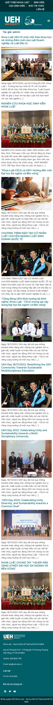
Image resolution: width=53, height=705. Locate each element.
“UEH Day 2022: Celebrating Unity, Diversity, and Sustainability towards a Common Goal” (24, 503)
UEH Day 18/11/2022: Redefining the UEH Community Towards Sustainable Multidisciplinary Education (26, 367)
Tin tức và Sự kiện (10, 676)
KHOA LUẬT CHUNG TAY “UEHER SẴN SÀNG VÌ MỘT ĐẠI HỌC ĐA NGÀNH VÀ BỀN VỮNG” (24, 565)
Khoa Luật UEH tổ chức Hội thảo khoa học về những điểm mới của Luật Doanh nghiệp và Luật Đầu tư (26, 40)
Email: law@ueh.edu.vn (12, 664)
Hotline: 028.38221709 (12, 659)
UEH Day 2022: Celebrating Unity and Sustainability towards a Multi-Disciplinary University (24, 433)
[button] (49, 20)
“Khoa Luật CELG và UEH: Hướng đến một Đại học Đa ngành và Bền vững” (26, 172)
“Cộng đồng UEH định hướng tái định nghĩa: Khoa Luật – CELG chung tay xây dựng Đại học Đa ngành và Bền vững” (24, 301)
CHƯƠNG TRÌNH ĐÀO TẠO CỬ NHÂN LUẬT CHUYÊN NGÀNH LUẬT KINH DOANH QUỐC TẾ (23, 236)
